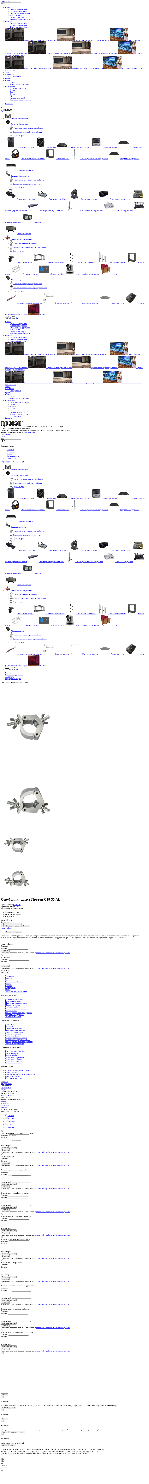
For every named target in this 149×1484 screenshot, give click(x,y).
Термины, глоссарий (17, 98)
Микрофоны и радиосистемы (16, 1003)
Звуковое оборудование (18, 9)
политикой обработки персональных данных (53, 953)
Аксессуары (9, 677)
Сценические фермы (13, 1063)
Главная (8, 673)
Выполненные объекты (14, 982)
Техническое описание (13, 932)
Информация (10, 86)
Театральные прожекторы (14, 1044)
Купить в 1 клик (7, 928)
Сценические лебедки (13, 1059)
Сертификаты (10, 988)
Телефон (4, 948)
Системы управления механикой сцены (20, 1074)
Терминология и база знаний (16, 992)
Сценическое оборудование (20, 13)
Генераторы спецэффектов (15, 1030)
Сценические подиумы (13, 1061)
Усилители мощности (13, 1017)
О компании (9, 74)
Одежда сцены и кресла (18, 17)
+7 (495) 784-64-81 (8, 462)
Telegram (4, 1101)
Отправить (5, 951)
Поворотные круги (12, 1072)
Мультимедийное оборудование (21, 19)
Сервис (12, 90)
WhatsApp (4, 1103)
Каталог (8, 7)
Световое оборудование (18, 11)
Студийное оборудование (14, 1015)
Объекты (13, 82)
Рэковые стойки (11, 1011)
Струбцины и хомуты (13, 679)
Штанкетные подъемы (13, 1078)
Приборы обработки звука (15, 1007)
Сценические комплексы (14, 1057)
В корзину (26, 926)
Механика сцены (16, 15)
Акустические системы (14, 999)
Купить (13, 1408)
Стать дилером (15, 76)
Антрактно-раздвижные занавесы (17, 1070)
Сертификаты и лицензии (19, 88)
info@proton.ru (29, 432)
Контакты (9, 104)
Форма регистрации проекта (20, 100)
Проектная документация (19, 84)
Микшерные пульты (12, 1005)
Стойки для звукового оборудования (18, 1013)
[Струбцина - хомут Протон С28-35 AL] (29, 770)
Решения (8, 21)
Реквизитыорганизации (5, 1106)
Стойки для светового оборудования (19, 1042)
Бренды (8, 78)
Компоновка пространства (19, 27)
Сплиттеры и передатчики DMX (17, 1040)
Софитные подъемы (12, 1076)
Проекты (8, 80)
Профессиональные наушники (16, 1009)
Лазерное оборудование (14, 1032)
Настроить (5, 1408)
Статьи (12, 94)
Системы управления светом (16, 1038)
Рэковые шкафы (11, 1055)
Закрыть (4, 1394)
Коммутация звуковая (13, 1001)
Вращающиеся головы (13, 1028)
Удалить (12, 1445)
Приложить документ (9, 1148)
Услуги (7, 72)
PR (11, 96)
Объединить (13, 1432)
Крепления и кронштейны (15, 1051)
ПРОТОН (17, 905)
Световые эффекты (12, 1036)
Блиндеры (9, 1026)
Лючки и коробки (11, 1053)
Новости (13, 92)
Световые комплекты (13, 1034)
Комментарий (6, 1146)
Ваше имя (4, 946)
